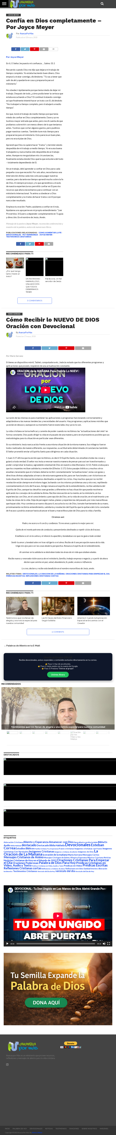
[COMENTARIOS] (53, 48)
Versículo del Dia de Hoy (46, 871)
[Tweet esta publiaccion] (29, 243)
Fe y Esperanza (30, 235)
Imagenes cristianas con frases (88, 848)
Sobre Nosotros (89, 1129)
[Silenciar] (104, 943)
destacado (29, 845)
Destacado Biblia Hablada (51, 845)
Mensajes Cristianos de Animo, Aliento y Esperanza (65, 857)
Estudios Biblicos (25, 848)
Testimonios (60, 1129)
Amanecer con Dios (61, 842)
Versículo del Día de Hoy (84, 871)
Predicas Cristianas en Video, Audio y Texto (47, 866)
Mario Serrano (75, 854)
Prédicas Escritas (15, 576)
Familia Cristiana (41, 849)
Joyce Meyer (32, 223)
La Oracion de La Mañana (51, 574)
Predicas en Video (73, 865)
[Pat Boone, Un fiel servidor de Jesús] (54, 259)
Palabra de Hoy (20, 1129)
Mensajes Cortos (91, 855)
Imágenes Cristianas (41, 851)
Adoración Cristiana (13, 842)
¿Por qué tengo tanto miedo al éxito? (13, 273)
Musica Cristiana (95, 857)
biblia (95, 842)
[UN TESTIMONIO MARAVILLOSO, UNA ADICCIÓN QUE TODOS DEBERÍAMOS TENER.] (35, 259)
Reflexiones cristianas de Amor (53, 869)
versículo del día (65, 871)
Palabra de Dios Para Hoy (57, 863)
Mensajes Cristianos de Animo (24, 857)
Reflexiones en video (74, 869)
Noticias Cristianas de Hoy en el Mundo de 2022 (30, 860)
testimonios (8, 871)
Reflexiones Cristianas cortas (42, 576)
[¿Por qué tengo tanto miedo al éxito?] (15, 267)
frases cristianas (66, 848)
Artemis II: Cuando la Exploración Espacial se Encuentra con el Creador (92, 620)
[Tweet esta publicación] (25, 48)
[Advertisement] (31, 1094)
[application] (58, 915)
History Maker (37, 1132)
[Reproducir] (7, 943)
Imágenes (104, 1129)
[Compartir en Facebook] (15, 48)
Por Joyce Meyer (15, 57)
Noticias (107, 858)
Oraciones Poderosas (25, 862)
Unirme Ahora (58, 674)
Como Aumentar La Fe (50, 233)
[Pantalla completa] (108, 943)
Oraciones (74, 1129)
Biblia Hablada (16, 846)
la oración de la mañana (55, 854)
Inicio (7, 1129)
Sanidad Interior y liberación (95, 869)
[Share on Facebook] (33, 347)
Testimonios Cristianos (18, 237)
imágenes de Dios (86, 852)
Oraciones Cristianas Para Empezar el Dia (87, 574)
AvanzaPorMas (27, 33)
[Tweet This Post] (49, 347)
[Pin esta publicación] (34, 48)
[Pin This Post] (66, 347)
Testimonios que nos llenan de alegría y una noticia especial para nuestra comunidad (21, 620)
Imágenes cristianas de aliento (66, 852)
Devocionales (13, 235)
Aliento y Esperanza (36, 842)
